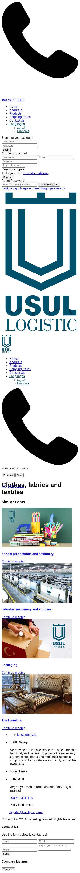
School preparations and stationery (28, 554)
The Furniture (12, 720)
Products (15, 113)
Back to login (10, 188)
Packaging (9, 665)
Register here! (30, 188)
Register (7, 177)
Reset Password (49, 184)
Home (13, 106)
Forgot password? (52, 188)
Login (6, 149)
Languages (17, 124)
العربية (21, 127)
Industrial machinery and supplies (26, 609)
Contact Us (17, 120)
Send (6, 853)
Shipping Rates (20, 117)
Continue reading (13, 561)
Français (23, 131)
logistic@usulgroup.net (26, 812)
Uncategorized (27, 734)
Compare (8, 869)
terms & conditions (35, 173)
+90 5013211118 (13, 100)
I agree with (27, 173)
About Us (15, 110)
